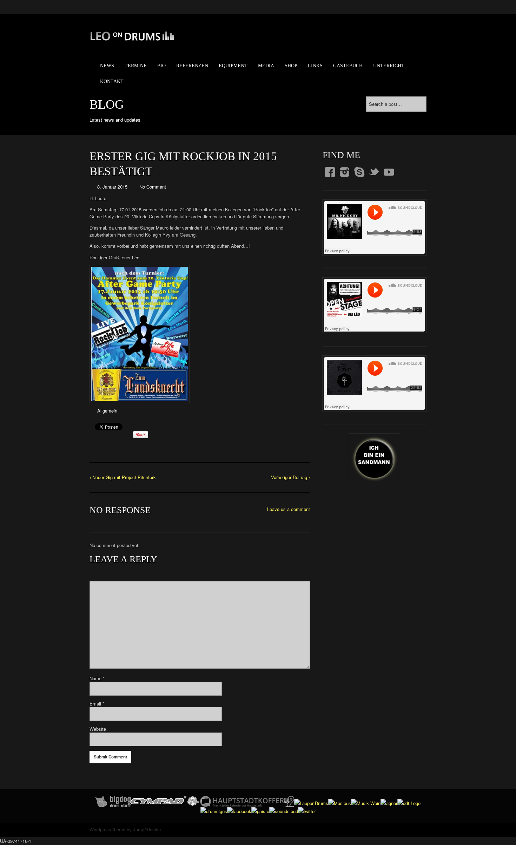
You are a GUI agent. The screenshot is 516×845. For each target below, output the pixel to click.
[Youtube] (389, 172)
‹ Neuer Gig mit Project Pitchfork (123, 477)
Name (97, 678)
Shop (291, 65)
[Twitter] (374, 172)
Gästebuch (348, 65)
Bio (161, 65)
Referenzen (192, 65)
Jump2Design (147, 829)
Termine (136, 65)
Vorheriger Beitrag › (290, 477)
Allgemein (107, 410)
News (107, 65)
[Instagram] (344, 172)
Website (98, 728)
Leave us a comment (288, 509)
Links (315, 65)
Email (97, 703)
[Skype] (359, 172)
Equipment (233, 65)
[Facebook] (330, 172)
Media (266, 65)
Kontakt (112, 81)
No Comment (152, 186)
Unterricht (388, 65)
